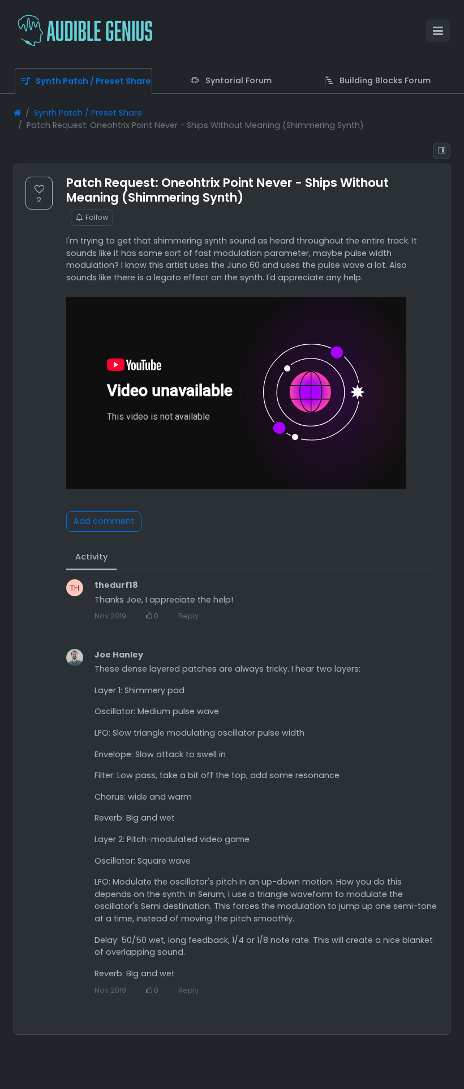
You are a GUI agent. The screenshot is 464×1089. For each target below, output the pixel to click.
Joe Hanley (118, 654)
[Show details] (441, 151)
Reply (188, 616)
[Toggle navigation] (438, 30)
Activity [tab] (91, 556)
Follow (96, 217)
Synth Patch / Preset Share (88, 112)
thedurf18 (116, 585)
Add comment (104, 521)
